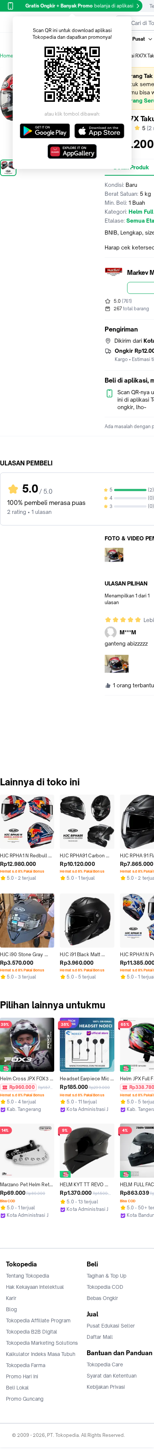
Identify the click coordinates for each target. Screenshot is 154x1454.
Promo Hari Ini (22, 1376)
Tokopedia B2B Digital (31, 1332)
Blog (11, 1309)
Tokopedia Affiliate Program (38, 1320)
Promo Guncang (24, 1399)
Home (6, 56)
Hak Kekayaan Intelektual (35, 1287)
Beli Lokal (17, 1388)
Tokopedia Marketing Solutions (42, 1343)
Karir (11, 1298)
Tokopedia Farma (25, 1365)
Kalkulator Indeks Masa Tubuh (41, 1354)
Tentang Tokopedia (27, 1276)
